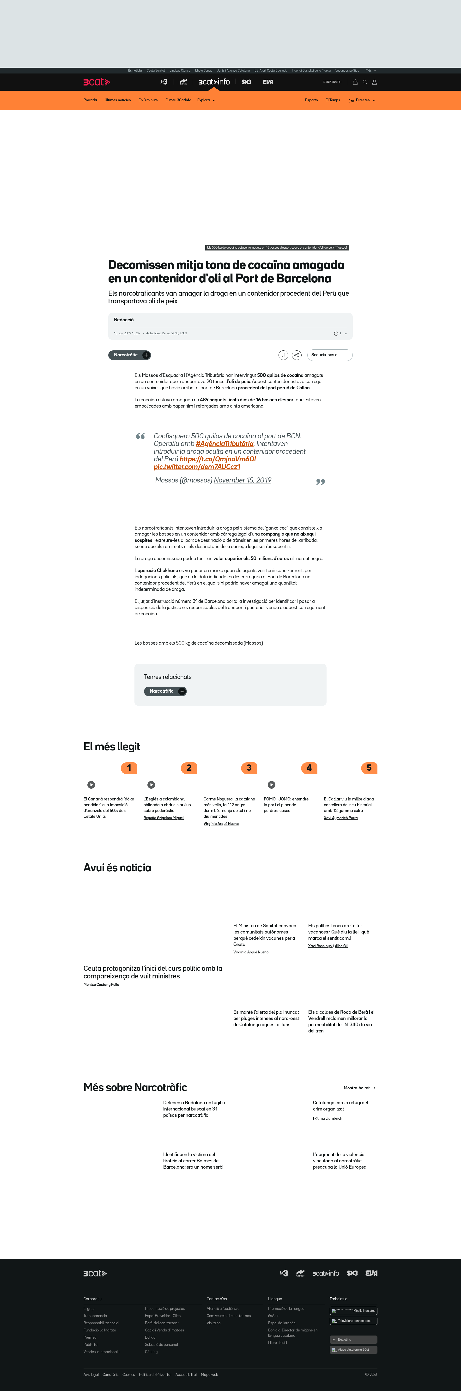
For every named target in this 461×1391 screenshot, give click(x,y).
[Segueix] (146, 355)
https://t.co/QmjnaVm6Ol (218, 459)
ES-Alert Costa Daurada (271, 70)
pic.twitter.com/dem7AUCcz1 (197, 467)
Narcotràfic (126, 355)
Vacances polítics (347, 70)
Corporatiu (332, 82)
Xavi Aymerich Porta (341, 818)
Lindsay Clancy (180, 70)
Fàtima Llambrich (327, 1118)
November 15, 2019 (242, 480)
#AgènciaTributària (225, 444)
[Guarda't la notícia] (283, 355)
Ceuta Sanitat (156, 70)
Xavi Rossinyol (320, 946)
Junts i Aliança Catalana (233, 70)
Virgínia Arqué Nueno (221, 824)
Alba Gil (341, 946)
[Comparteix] (297, 355)
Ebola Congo (203, 70)
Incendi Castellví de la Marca (311, 70)
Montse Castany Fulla (101, 985)
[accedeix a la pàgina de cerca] (365, 82)
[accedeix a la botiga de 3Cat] (355, 82)
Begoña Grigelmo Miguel (164, 818)
